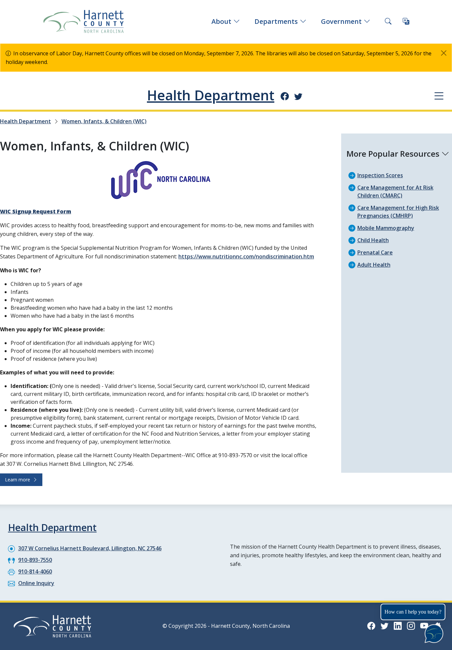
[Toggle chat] (432, 632)
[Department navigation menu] (438, 95)
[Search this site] (388, 21)
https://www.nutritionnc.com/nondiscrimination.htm (246, 256)
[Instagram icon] (411, 625)
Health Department (210, 95)
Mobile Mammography (385, 228)
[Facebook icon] (285, 96)
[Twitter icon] (298, 96)
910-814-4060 (35, 571)
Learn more (19, 479)
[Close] (444, 53)
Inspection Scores (380, 175)
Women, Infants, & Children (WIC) (104, 121)
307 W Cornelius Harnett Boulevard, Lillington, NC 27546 (89, 548)
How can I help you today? (412, 612)
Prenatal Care (375, 252)
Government (341, 21)
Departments (276, 21)
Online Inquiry (36, 583)
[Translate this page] (406, 21)
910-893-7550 (35, 560)
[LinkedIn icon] (398, 625)
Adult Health (373, 264)
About (221, 21)
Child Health (373, 240)
